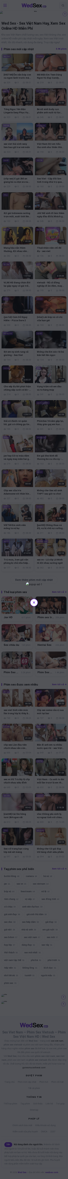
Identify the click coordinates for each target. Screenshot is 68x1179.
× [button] (34, 602)
